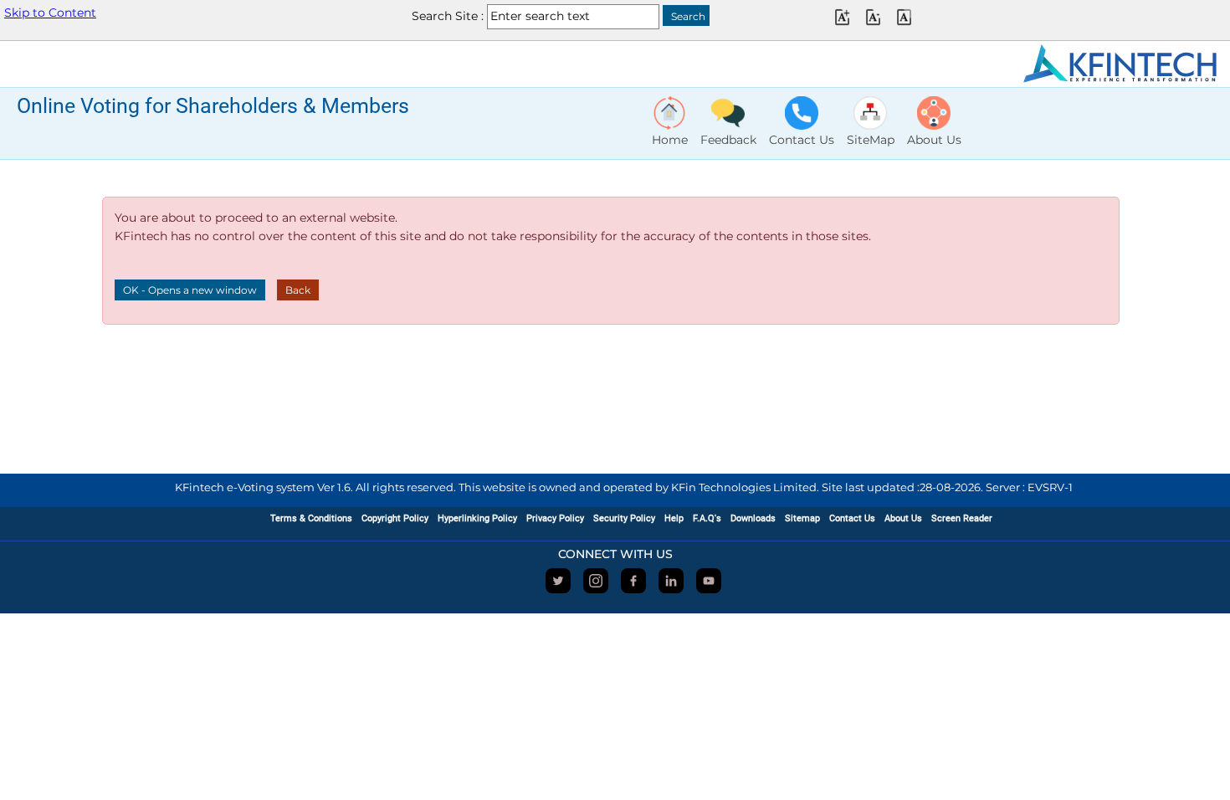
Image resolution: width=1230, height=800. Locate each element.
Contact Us (852, 518)
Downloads (753, 518)
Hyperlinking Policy (477, 518)
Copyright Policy (394, 518)
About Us (903, 518)
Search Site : (448, 15)
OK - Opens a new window (190, 290)
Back (297, 290)
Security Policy (624, 518)
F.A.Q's (707, 518)
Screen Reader (961, 518)
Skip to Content (50, 12)
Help (674, 518)
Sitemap (802, 518)
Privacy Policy (555, 518)
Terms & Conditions (311, 518)
